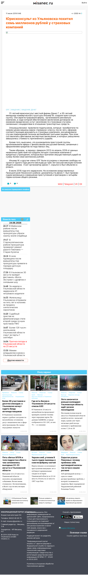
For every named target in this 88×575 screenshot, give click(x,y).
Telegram (68, 184)
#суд (3, 398)
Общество (42, 392)
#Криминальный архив (39, 454)
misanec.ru (5, 539)
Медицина (64, 452)
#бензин (40, 395)
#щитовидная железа (73, 454)
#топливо (35, 398)
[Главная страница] (43, 2)
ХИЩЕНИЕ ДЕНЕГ (28, 110)
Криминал (5, 392)
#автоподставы (7, 395)
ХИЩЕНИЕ (15, 110)
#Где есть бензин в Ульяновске (42, 396)
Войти (84, 3)
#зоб (62, 454)
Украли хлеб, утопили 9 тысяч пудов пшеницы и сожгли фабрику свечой (44, 460)
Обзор (12, 452)
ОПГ (7, 110)
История (34, 452)
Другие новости (15, 360)
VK (76, 184)
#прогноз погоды (74, 395)
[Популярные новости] (27, 219)
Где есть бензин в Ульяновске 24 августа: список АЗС (44, 403)
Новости (14, 392)
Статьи (21, 392)
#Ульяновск (64, 396)
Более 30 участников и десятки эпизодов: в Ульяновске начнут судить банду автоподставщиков (13, 406)
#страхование (20, 396)
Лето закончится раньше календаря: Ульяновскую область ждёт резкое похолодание (72, 404)
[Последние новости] (22, 219)
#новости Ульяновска (9, 454)
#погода (63, 395)
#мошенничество (7, 396)
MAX (60, 184)
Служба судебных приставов (77, 536)
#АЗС (33, 395)
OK (80, 184)
